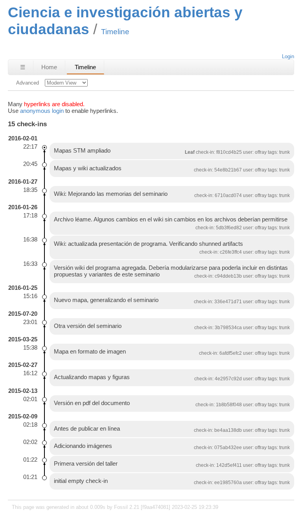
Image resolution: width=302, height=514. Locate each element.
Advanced (27, 83)
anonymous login (42, 110)
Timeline (85, 67)
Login (288, 56)
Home (49, 67)
